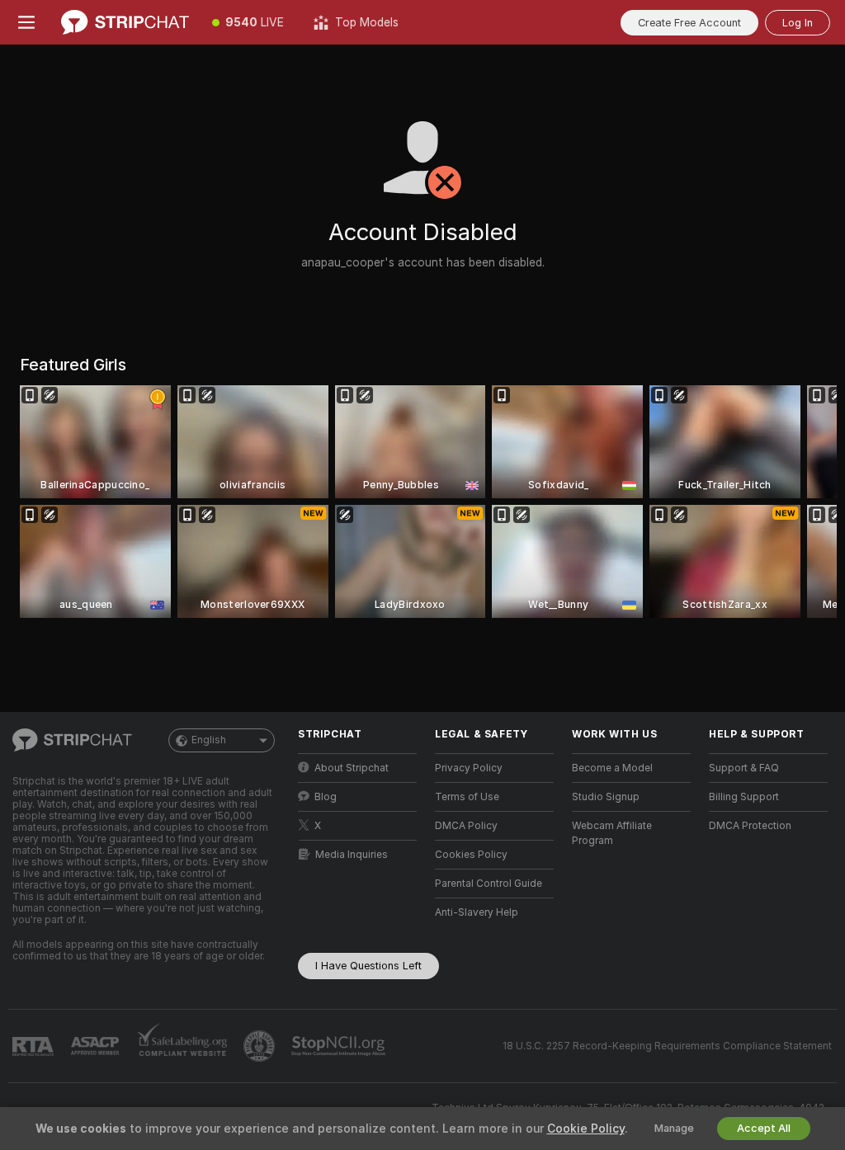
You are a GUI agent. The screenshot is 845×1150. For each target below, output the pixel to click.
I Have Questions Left (368, 965)
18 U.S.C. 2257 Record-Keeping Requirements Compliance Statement (667, 1046)
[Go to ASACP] (96, 1046)
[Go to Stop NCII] (340, 1046)
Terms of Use (467, 797)
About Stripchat (351, 768)
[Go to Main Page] (125, 22)
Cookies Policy (471, 854)
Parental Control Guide (488, 883)
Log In (797, 22)
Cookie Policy (586, 1128)
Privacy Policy (469, 768)
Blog (325, 797)
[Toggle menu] (26, 22)
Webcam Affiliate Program (612, 833)
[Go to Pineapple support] (260, 1046)
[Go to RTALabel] (34, 1046)
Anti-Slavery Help (476, 912)
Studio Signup (606, 797)
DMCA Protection (750, 826)
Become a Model (612, 768)
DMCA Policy (466, 826)
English (208, 740)
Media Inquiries (351, 854)
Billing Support (744, 797)
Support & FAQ (744, 768)
